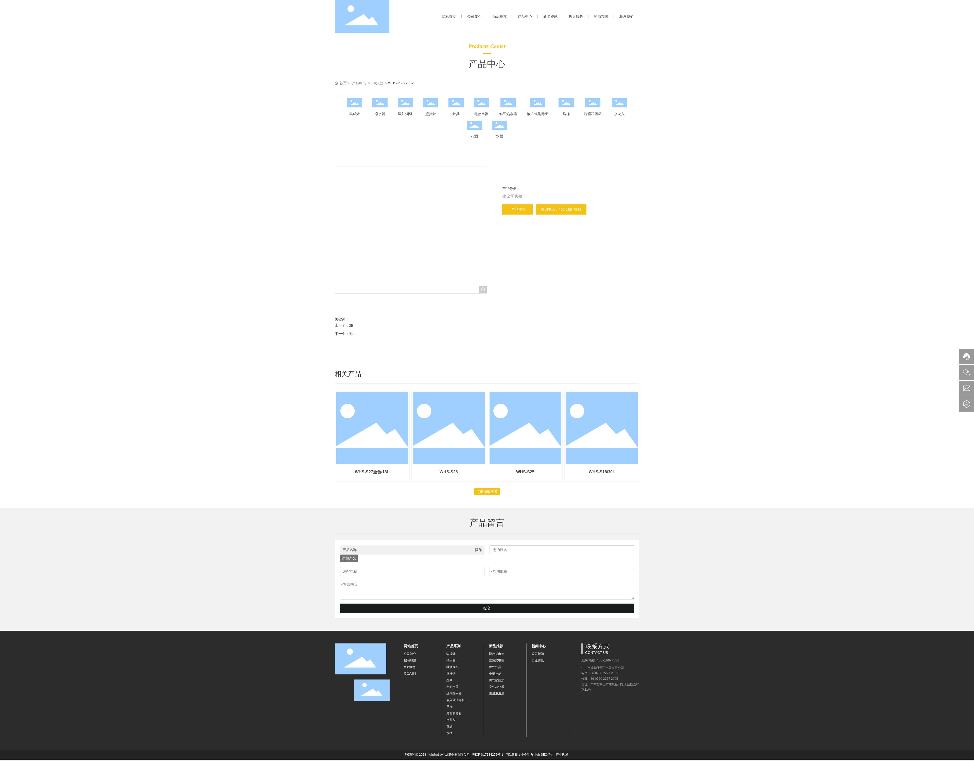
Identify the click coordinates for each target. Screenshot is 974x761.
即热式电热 (496, 654)
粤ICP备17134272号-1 (487, 754)
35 (351, 325)
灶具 (456, 114)
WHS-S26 (449, 472)
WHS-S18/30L (602, 472)
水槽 (499, 136)
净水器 (378, 83)
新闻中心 (539, 646)
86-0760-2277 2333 (604, 673)
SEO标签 (547, 754)
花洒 (474, 136)
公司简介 (410, 654)
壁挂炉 (430, 114)
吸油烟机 (405, 114)
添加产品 (349, 558)
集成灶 (354, 114)
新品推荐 (496, 646)
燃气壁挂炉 (496, 680)
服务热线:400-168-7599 (600, 660)
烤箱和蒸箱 (593, 114)
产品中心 (359, 83)
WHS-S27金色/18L (372, 472)
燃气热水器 (508, 114)
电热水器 (481, 114)
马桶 (566, 114)
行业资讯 (538, 660)
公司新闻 (538, 654)
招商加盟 (410, 660)
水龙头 (619, 114)
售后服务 (410, 667)
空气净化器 (496, 687)
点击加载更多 (487, 492)
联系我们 (410, 673)
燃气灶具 (495, 667)
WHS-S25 (525, 472)
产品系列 (453, 646)
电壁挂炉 (495, 673)
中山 (537, 754)
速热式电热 (496, 660)
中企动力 (527, 754)
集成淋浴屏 (496, 693)
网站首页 (411, 646)
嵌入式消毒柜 (537, 114)
